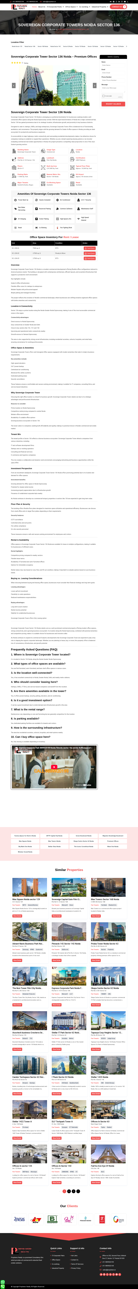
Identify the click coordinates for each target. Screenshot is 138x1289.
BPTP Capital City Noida (54, 836)
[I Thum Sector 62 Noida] (69, 1065)
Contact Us (117, 7)
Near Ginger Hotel (96, 1124)
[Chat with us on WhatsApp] (116, 1)
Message (105, 84)
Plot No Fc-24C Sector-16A (20, 991)
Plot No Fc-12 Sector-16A (60, 902)
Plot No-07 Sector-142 (19, 946)
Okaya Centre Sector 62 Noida (84, 841)
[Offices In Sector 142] (69, 1154)
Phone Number (107, 77)
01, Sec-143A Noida (58, 1124)
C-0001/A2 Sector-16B (98, 902)
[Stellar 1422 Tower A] (29, 1109)
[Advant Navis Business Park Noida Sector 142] (29, 931)
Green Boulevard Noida (83, 836)
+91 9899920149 (32, 2)
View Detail (17, 916)
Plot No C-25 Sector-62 (59, 1035)
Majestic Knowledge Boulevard (113, 836)
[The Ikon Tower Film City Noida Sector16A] (29, 976)
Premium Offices (112, 841)
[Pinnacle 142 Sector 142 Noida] (69, 931)
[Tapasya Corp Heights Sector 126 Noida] (108, 1020)
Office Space (55, 1260)
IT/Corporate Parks (57, 1256)
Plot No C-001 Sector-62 (98, 991)
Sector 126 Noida (93, 46)
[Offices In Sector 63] (108, 1109)
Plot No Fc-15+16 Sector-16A (61, 991)
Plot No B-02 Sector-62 (19, 1079)
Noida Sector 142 (56, 46)
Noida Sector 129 (17, 46)
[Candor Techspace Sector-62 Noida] (29, 1065)
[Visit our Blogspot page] (111, 1)
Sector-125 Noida (105, 46)
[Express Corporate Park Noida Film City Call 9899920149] (69, 976)
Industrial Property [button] (99, 7)
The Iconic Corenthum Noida (83, 846)
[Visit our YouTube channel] (125, 1)
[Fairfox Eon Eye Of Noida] (108, 1154)
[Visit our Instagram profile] (122, 1)
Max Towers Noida (54, 841)
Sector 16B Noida (43, 46)
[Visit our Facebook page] (113, 1)
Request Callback (113, 104)
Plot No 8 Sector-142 (58, 946)
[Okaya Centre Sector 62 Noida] (108, 976)
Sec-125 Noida (16, 1168)
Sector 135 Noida (80, 46)
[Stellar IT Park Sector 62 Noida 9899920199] (69, 1020)
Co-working (55, 1264)
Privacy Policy (76, 1268)
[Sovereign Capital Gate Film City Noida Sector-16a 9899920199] (69, 887)
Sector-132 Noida (118, 46)
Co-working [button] (84, 7)
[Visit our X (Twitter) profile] (127, 1)
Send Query (91, 248)
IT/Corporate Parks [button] (54, 7)
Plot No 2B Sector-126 (98, 1035)
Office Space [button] (70, 7)
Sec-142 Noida (56, 1168)
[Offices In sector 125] (29, 1154)
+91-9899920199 (108, 1262)
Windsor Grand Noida (25, 852)
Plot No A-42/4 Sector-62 (99, 946)
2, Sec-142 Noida (17, 1124)
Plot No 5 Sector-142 (97, 1079)
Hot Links (74, 1256)
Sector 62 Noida (68, 46)
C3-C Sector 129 (17, 902)
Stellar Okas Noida (54, 846)
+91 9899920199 (18, 2)
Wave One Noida (112, 846)
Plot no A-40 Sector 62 (59, 1079)
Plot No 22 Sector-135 (19, 1035)
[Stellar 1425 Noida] (108, 1065)
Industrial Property (57, 1268)
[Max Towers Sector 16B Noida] (108, 887)
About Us (41, 7)
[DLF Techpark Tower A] (69, 1109)
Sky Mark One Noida (25, 846)
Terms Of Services (77, 1264)
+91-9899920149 (108, 1266)
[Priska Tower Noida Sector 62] (108, 931)
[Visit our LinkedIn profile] (119, 1)
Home (34, 7)
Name (104, 62)
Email (103, 69)
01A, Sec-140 (95, 1168)
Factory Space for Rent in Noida (25, 836)
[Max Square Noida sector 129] (29, 887)
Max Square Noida (25, 841)
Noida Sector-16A (30, 46)
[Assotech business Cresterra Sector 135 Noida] (29, 1020)
